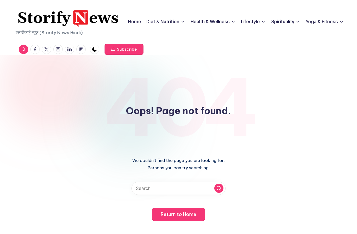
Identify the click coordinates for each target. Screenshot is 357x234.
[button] (124, 49)
